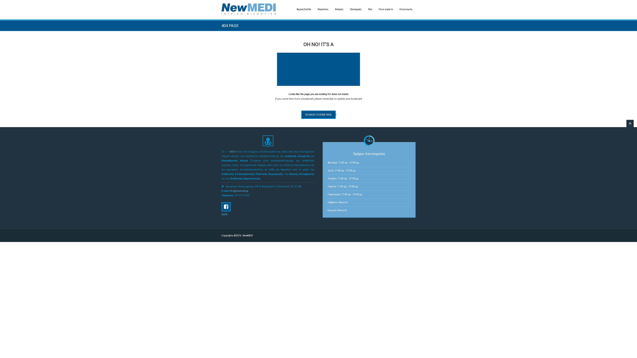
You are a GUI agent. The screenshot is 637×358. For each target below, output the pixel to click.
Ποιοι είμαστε (386, 9)
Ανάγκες (339, 9)
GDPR (224, 214)
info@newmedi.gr (238, 190)
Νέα (370, 9)
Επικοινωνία (406, 9)
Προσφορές (356, 9)
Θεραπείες (323, 9)
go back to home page (318, 114)
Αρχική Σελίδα (304, 9)
